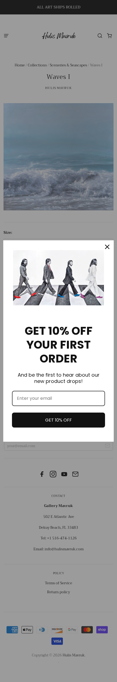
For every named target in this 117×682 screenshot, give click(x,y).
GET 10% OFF (58, 420)
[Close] (107, 246)
